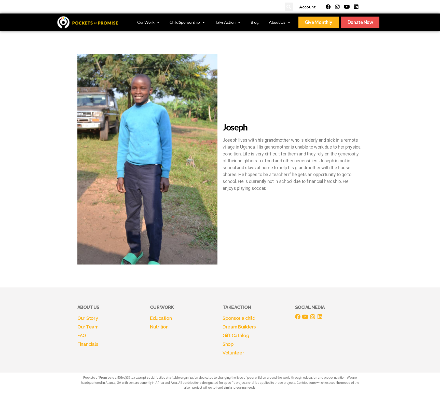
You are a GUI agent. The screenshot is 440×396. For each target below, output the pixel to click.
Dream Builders (239, 326)
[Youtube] (347, 7)
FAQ (81, 335)
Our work (162, 307)
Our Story (87, 318)
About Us (277, 22)
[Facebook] (328, 7)
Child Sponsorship (185, 22)
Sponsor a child (239, 318)
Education (161, 318)
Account (307, 6)
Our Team (88, 326)
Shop (228, 344)
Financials (87, 344)
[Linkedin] (356, 7)
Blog (255, 22)
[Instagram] (337, 7)
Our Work (146, 22)
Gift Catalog (236, 335)
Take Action (225, 22)
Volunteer (233, 352)
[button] (289, 7)
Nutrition (159, 326)
